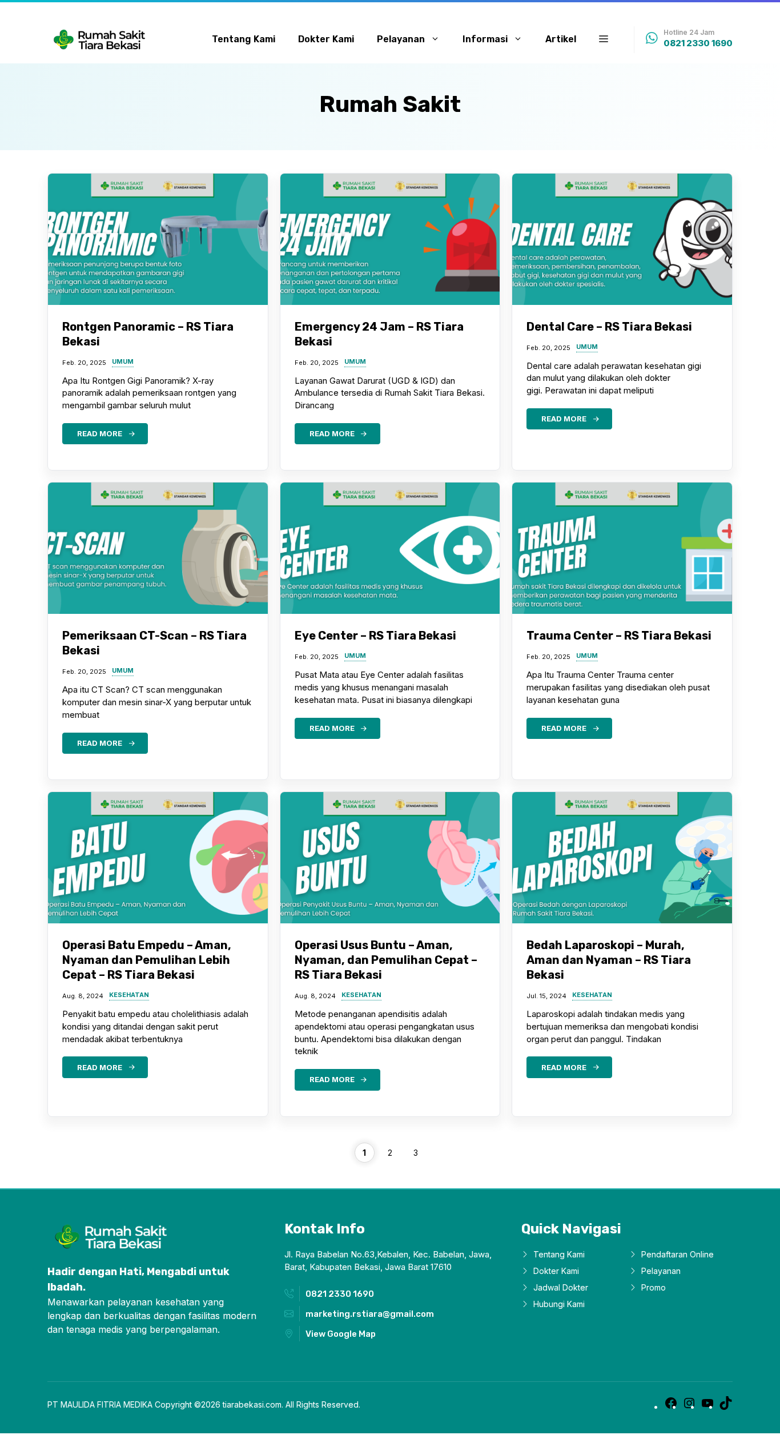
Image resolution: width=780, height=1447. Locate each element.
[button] (604, 39)
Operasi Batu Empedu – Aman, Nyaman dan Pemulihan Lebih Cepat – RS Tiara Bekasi (146, 960)
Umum (123, 362)
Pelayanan (401, 39)
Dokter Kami (326, 39)
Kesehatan (129, 995)
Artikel (560, 39)
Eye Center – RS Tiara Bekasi (375, 635)
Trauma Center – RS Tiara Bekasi (618, 635)
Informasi (485, 39)
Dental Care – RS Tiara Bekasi (609, 326)
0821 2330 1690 (698, 43)
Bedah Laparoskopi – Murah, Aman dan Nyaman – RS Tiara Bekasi (608, 960)
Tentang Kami (243, 39)
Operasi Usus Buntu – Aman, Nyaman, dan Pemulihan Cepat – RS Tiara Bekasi (386, 960)
